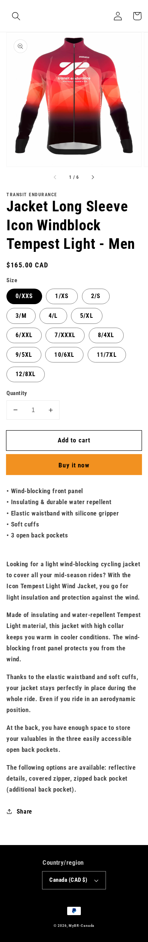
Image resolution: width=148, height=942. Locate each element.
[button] (16, 16)
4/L (53, 315)
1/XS (62, 296)
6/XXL (24, 335)
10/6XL (64, 354)
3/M (21, 315)
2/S (96, 296)
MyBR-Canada (81, 925)
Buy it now (74, 465)
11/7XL (107, 354)
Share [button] (24, 811)
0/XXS (24, 296)
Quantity (16, 393)
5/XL (86, 315)
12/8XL (26, 374)
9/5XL (24, 354)
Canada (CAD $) (68, 879)
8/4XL (106, 335)
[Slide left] (55, 177)
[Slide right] (92, 177)
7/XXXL (65, 335)
